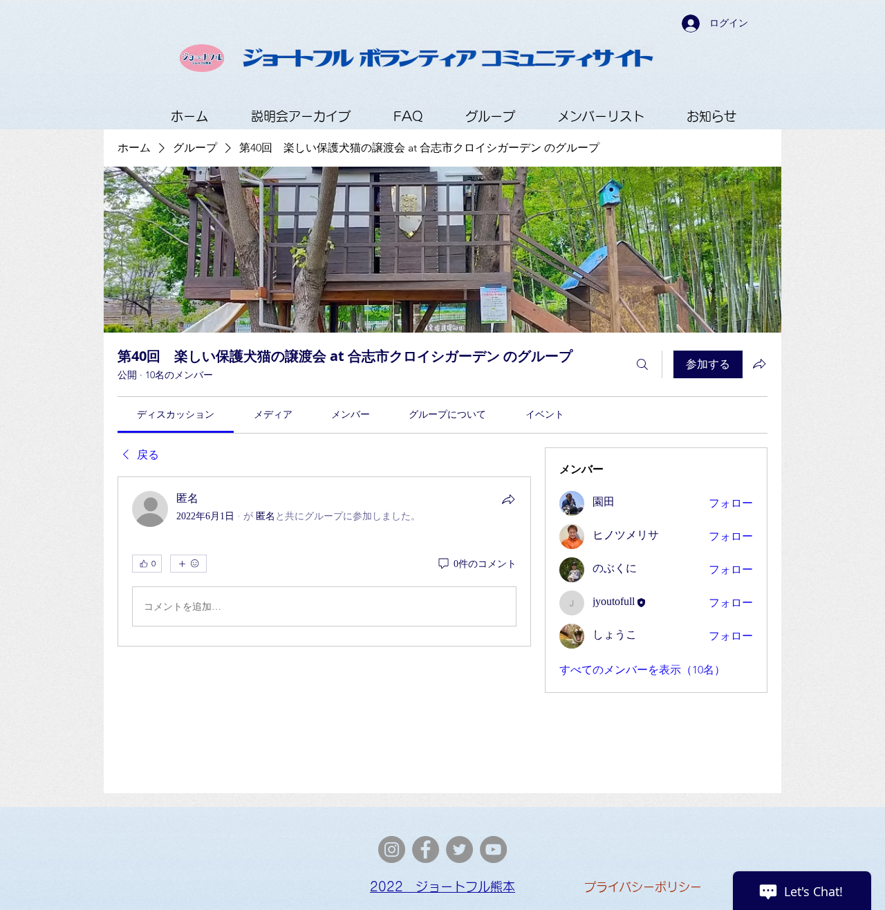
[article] (324, 561)
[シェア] (508, 499)
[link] (175, 414)
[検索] (642, 364)
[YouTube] (493, 849)
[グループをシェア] (759, 363)
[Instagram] (391, 849)
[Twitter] (459, 849)
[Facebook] (425, 849)
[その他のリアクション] (188, 564)
